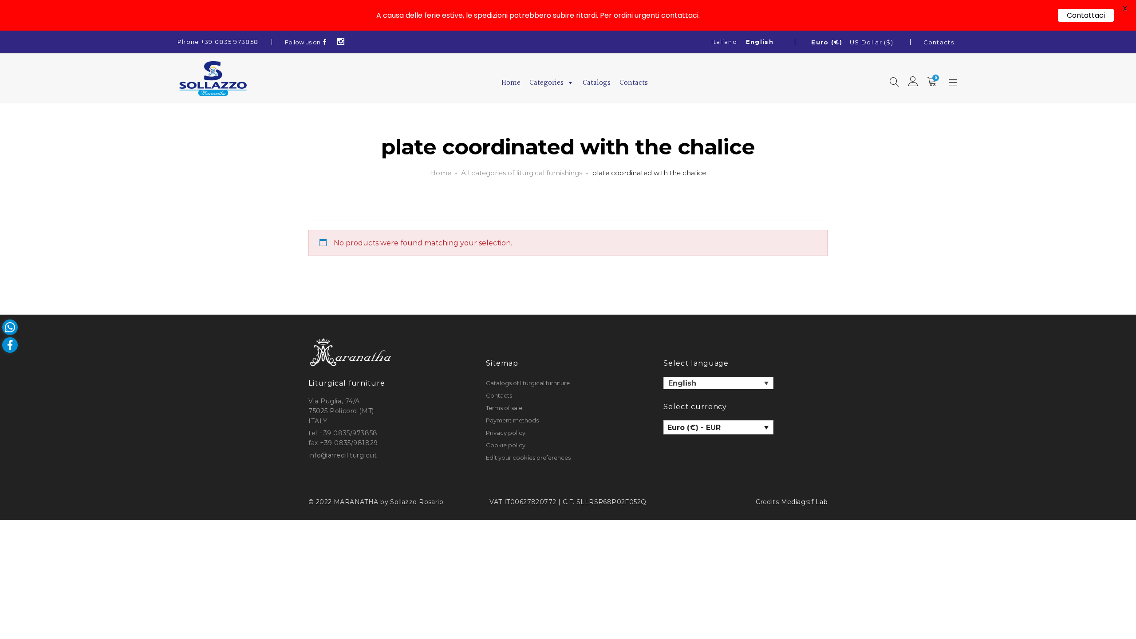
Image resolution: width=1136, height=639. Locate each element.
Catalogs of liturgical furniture (528, 383)
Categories (546, 83)
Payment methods (512, 420)
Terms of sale (504, 407)
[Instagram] (341, 42)
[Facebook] (325, 42)
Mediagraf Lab (804, 502)
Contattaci (1086, 15)
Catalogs (597, 83)
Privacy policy (505, 432)
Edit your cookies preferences (528, 457)
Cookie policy (505, 445)
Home (511, 83)
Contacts (938, 42)
